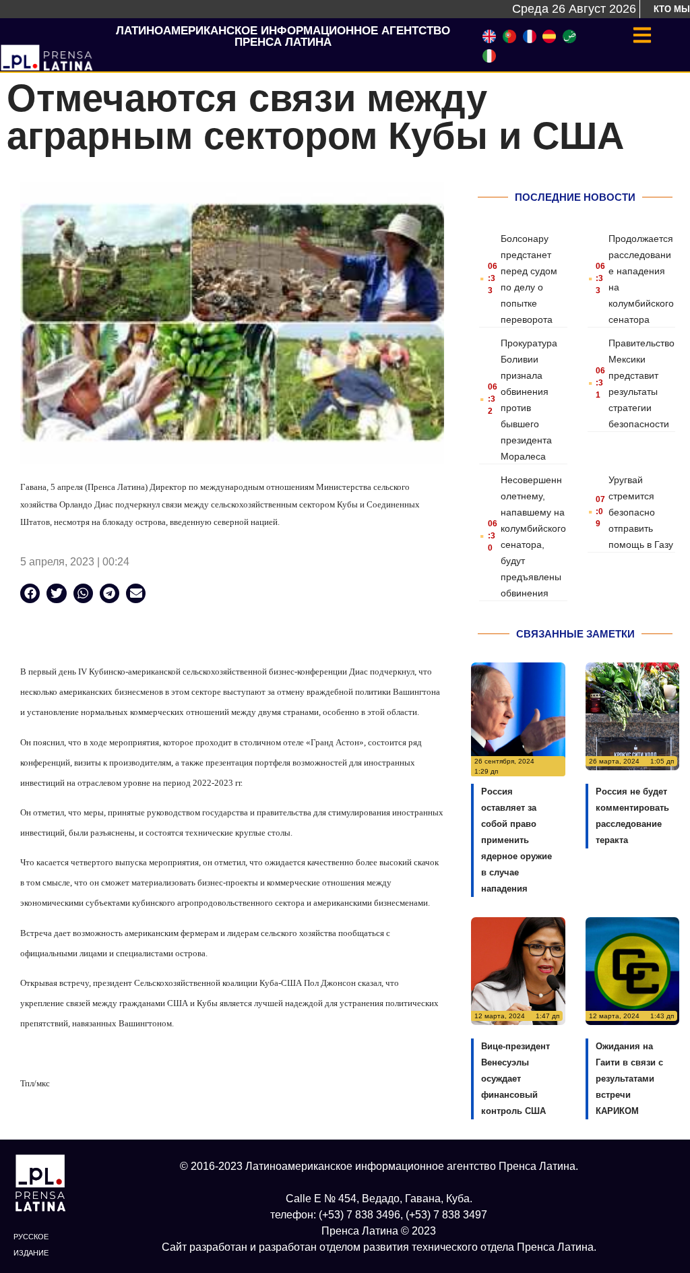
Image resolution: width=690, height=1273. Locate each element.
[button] (30, 593)
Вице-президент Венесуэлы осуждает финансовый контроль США (515, 1078)
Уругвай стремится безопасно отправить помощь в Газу (640, 512)
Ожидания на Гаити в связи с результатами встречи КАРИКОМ (629, 1078)
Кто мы (672, 9)
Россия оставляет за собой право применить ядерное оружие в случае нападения (516, 840)
